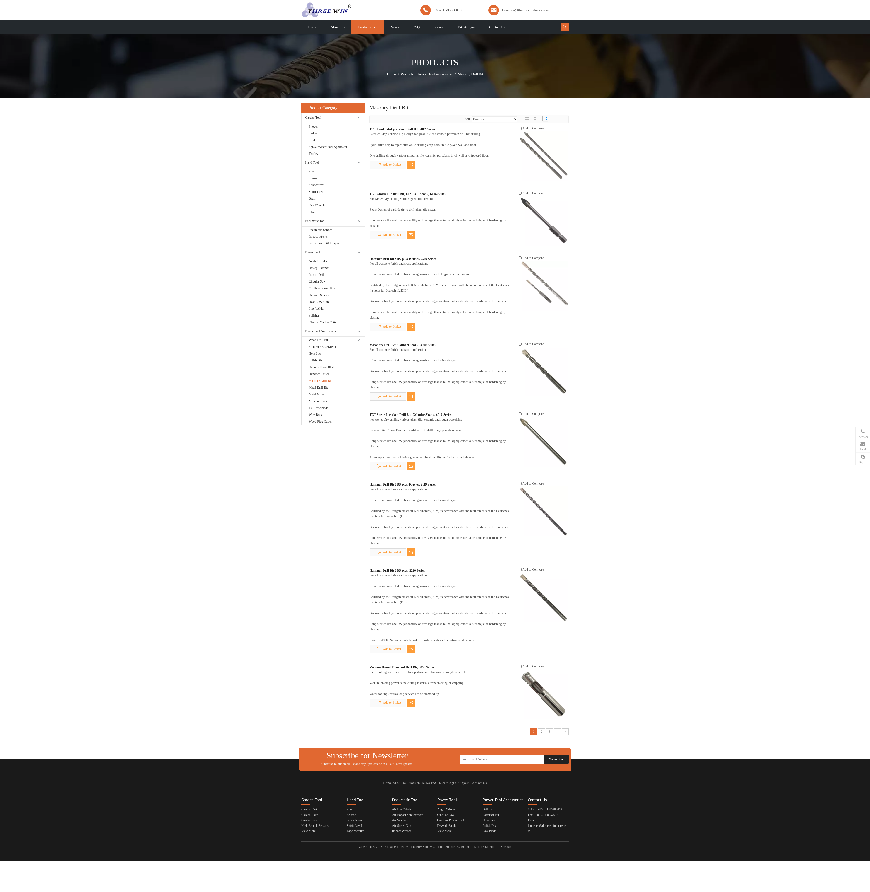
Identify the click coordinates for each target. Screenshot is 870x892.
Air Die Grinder (402, 809)
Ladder (313, 133)
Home (387, 783)
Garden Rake (309, 815)
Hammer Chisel (319, 374)
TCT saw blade (318, 408)
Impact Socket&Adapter (324, 243)
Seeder (313, 140)
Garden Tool (313, 117)
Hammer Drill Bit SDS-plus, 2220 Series (397, 570)
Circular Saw (317, 281)
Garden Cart (309, 809)
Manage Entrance (485, 846)
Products (414, 783)
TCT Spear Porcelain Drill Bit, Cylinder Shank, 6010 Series (410, 414)
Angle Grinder (318, 261)
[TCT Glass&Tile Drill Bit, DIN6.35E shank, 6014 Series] (543, 220)
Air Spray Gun (401, 825)
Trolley (313, 153)
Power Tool (312, 252)
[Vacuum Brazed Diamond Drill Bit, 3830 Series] (543, 694)
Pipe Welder (316, 308)
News (426, 783)
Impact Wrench (318, 236)
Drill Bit (488, 809)
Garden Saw (309, 820)
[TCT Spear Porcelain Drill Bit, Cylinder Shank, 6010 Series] (543, 441)
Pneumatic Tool (315, 221)
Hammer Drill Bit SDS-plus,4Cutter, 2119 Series (403, 484)
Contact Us (479, 783)
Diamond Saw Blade (322, 367)
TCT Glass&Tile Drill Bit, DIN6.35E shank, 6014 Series (407, 194)
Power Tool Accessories (320, 331)
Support (463, 783)
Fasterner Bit (491, 815)
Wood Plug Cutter (320, 421)
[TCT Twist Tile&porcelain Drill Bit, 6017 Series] (543, 155)
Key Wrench (317, 205)
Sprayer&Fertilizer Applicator (328, 147)
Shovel (313, 126)
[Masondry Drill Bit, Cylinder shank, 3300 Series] (543, 371)
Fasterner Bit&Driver (322, 346)
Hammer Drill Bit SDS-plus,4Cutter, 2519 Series (403, 259)
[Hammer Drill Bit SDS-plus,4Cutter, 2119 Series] (543, 511)
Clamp (313, 212)
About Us (400, 783)
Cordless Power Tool (322, 288)
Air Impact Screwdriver (407, 815)
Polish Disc (316, 360)
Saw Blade (489, 831)
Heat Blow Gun (319, 302)
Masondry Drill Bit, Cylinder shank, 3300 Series (402, 345)
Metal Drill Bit (318, 387)
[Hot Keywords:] (565, 27)
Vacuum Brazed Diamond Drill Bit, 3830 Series (402, 667)
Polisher (314, 315)
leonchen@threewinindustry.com (525, 10)
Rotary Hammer (319, 268)
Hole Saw (315, 353)
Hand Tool (312, 162)
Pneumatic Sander (320, 230)
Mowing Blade (318, 401)
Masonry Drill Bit (320, 380)
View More (308, 831)
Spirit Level (316, 191)
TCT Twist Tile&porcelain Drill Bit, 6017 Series (402, 129)
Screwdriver (316, 185)
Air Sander (399, 820)
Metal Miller (317, 394)
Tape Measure (355, 831)
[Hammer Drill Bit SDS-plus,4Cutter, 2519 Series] (543, 285)
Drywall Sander (319, 295)
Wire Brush (316, 414)
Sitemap (506, 846)
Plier (312, 171)
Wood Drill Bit (318, 340)
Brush (312, 198)
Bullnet (465, 846)
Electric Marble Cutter (323, 322)
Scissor (313, 178)
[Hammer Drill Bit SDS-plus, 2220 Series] (543, 597)
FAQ (434, 783)
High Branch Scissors (315, 825)
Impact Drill (317, 274)
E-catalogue (448, 783)
